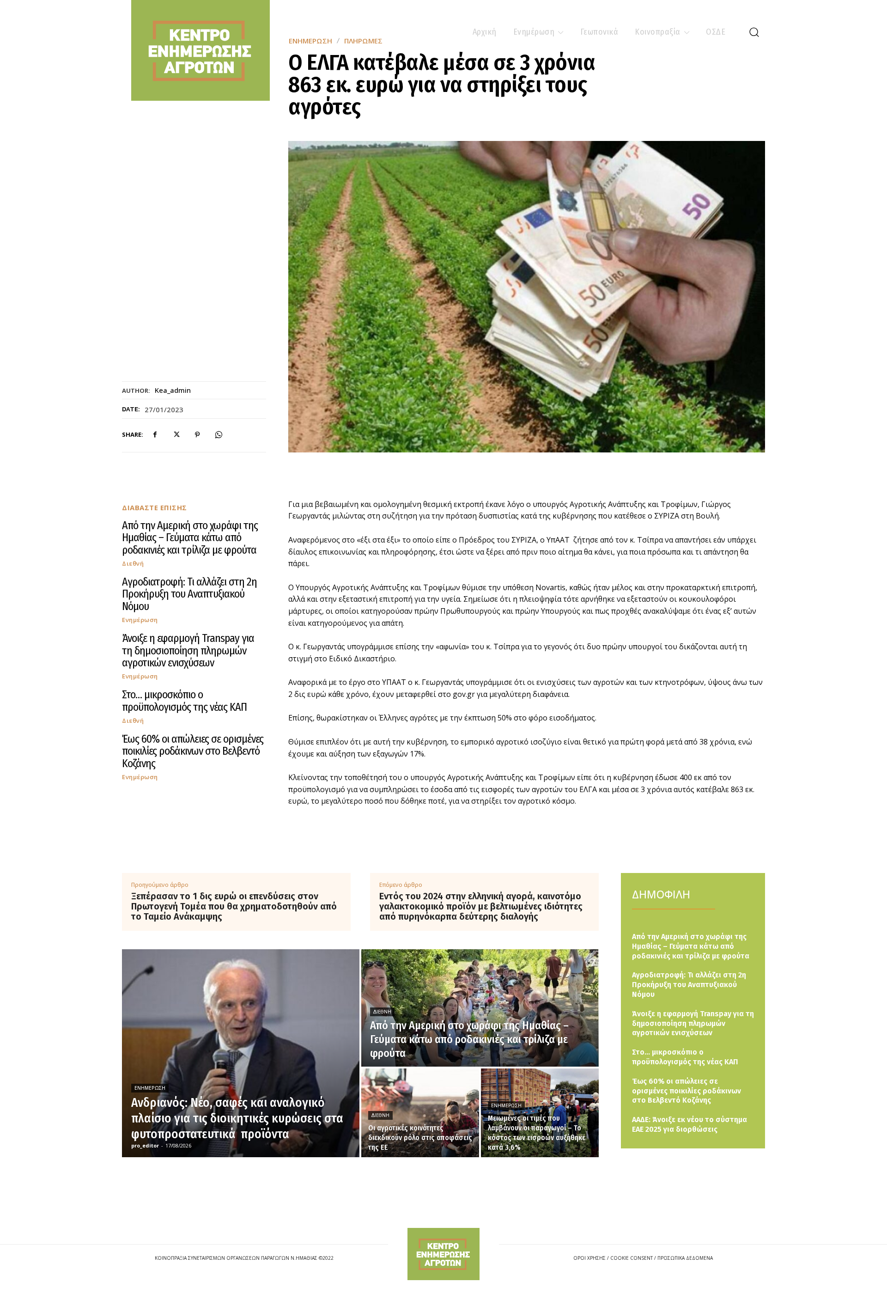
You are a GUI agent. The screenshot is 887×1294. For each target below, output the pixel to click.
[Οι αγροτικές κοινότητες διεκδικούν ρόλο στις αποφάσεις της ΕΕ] (420, 1112)
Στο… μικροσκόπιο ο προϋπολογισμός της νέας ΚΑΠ (184, 700)
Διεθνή (133, 564)
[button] (754, 32)
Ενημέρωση (140, 620)
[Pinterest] (197, 435)
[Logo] (443, 1254)
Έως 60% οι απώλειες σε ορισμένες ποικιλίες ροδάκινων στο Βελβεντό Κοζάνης (192, 751)
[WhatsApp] (218, 435)
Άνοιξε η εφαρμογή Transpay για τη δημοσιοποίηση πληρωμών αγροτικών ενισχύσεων (188, 650)
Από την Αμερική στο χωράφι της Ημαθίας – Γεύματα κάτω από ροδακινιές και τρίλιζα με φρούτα (190, 537)
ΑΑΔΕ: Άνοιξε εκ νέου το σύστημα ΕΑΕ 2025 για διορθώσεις (689, 1124)
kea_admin (173, 390)
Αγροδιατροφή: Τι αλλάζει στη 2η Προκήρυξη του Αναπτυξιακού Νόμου (189, 594)
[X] (176, 435)
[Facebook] (155, 435)
